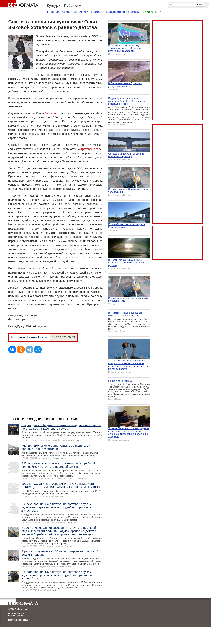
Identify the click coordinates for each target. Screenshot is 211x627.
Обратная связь (16, 613)
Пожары (133, 11)
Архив (66, 11)
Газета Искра (37, 337)
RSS (26, 620)
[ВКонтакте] (12, 349)
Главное (53, 11)
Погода (96, 11)
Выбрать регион (16, 616)
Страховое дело (89, 149)
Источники (81, 11)
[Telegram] (29, 349)
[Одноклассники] (21, 349)
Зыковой (50, 113)
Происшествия (115, 11)
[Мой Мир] (38, 349)
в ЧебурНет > (152, 11)
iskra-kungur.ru (21, 70)
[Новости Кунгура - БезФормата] (20, 4)
